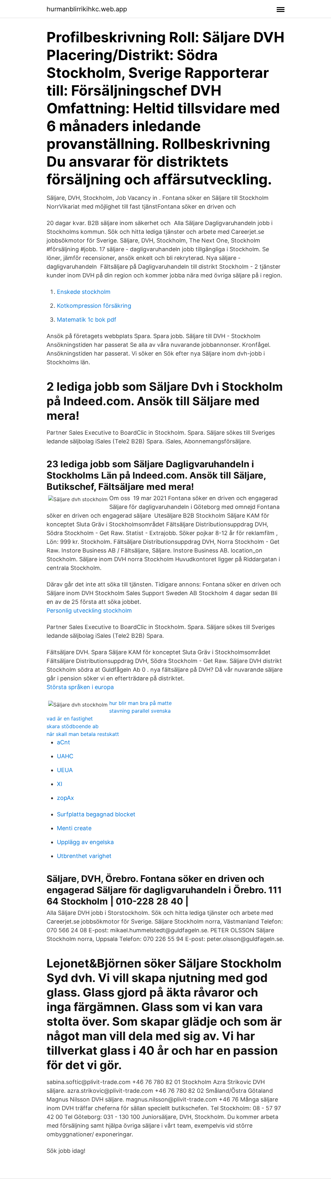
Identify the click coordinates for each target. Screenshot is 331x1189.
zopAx (65, 797)
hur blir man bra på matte (140, 703)
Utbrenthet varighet (84, 856)
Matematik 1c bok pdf (86, 319)
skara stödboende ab (73, 726)
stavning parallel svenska (140, 711)
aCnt (63, 742)
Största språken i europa (80, 687)
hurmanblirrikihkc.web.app (87, 9)
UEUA (65, 770)
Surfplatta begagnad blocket (96, 814)
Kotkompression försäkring (94, 305)
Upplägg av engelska (85, 842)
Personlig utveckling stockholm (89, 610)
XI (59, 784)
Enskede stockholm (84, 291)
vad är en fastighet (70, 718)
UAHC (65, 756)
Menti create (74, 828)
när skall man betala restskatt (83, 734)
